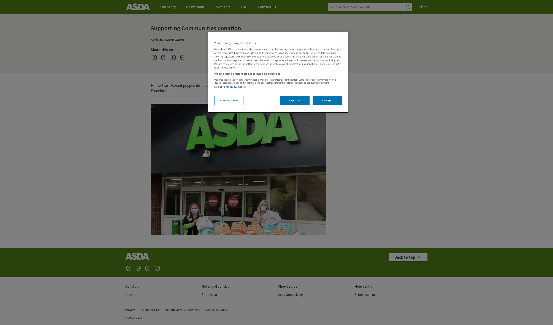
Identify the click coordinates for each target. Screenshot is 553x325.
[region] (278, 72)
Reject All (295, 100)
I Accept (327, 100)
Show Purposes (228, 100)
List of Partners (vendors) (230, 86)
